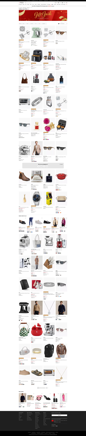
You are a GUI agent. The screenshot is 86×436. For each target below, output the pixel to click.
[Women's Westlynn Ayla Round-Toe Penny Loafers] (47, 221)
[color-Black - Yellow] (60, 296)
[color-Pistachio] (31, 45)
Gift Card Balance (28, 417)
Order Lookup (20, 416)
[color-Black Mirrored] (58, 275)
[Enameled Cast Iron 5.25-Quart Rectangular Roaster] (61, 199)
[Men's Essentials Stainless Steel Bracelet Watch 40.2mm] (37, 199)
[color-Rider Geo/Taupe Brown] (33, 253)
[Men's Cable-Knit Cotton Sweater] (37, 308)
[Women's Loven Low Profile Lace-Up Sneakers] (39, 221)
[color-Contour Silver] (22, 320)
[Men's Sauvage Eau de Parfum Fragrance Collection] (61, 78)
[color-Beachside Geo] (64, 406)
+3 (24, 137)
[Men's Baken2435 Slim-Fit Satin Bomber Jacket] (55, 221)
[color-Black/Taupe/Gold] (32, 253)
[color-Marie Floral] (60, 406)
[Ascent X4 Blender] (37, 78)
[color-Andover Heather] (58, 319)
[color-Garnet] (47, 139)
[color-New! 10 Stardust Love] (35, 408)
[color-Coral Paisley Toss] (62, 406)
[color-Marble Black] (56, 275)
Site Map (44, 422)
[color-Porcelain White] (33, 45)
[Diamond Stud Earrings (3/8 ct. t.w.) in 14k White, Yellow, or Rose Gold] (49, 33)
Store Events (36, 423)
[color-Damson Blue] (59, 253)
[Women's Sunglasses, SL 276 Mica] (49, 148)
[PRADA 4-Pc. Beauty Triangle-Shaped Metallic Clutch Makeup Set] (61, 56)
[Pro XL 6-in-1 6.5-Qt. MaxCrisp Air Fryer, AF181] (37, 56)
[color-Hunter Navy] (33, 319)
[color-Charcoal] (32, 161)
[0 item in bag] (66, 2)
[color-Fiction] (34, 189)
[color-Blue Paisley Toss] (61, 406)
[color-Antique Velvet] (55, 408)
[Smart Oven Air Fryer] (49, 373)
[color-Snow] (31, 189)
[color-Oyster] (56, 212)
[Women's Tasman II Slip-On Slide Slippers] (24, 373)
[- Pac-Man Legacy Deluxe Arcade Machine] (49, 199)
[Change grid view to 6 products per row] (59, 23)
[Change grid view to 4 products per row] (58, 23)
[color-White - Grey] (58, 296)
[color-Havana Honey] (56, 43)
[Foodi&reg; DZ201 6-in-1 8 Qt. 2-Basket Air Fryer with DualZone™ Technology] (61, 125)
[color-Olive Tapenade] (47, 253)
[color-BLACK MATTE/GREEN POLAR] (22, 137)
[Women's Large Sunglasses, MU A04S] (61, 33)
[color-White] (59, 212)
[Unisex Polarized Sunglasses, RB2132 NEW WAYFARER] (24, 125)
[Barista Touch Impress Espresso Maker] (49, 241)
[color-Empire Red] (21, 320)
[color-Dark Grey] (58, 341)
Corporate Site (44, 416)
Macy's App (36, 416)
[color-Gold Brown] (56, 341)
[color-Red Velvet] (56, 253)
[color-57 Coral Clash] (36, 408)
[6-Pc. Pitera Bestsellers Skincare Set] (37, 284)
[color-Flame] (60, 212)
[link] (24, 44)
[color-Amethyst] (48, 139)
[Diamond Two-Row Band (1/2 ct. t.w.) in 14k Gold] (37, 351)
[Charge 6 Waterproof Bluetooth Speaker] (24, 351)
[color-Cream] (34, 319)
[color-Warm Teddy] (56, 408)
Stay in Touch (36, 422)
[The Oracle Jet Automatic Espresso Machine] (49, 329)
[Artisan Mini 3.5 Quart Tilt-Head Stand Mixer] (24, 308)
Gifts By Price (28, 7)
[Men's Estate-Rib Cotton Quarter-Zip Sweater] (61, 308)
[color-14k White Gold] (56, 116)
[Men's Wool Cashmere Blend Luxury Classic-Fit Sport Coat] (37, 148)
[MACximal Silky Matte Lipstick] (55, 397)
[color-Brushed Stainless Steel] (57, 253)
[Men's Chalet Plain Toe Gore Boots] (24, 176)
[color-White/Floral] (31, 253)
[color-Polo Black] (20, 406)
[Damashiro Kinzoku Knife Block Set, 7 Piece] (49, 102)
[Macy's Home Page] (21, 2)
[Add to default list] (25, 218)
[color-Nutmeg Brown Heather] (60, 319)
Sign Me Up (59, 415)
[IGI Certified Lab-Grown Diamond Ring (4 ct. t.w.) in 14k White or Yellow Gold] (24, 56)
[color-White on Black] (32, 45)
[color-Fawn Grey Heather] (32, 319)
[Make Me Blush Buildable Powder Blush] (39, 397)
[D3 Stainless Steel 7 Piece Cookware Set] (24, 148)
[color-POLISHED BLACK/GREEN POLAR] (21, 137)
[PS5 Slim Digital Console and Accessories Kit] (24, 263)
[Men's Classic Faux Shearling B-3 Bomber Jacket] (61, 351)
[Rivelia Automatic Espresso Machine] (24, 241)
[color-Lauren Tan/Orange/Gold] (34, 253)
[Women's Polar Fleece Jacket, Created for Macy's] (63, 221)
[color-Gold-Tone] (32, 116)
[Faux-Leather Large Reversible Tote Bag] (37, 241)
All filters (62, 164)
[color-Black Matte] (19, 320)
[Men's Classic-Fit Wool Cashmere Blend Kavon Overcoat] (37, 263)
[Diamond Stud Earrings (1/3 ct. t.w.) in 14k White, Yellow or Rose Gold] (24, 33)
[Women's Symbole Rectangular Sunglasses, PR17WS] (61, 263)
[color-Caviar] (53, 408)
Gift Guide (21, 7)
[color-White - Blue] (59, 296)
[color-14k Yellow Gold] (57, 116)
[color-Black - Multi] (57, 296)
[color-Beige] (31, 384)
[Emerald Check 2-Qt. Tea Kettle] (24, 329)
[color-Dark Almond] (47, 406)
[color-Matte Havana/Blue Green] (20, 137)
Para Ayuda (20, 417)
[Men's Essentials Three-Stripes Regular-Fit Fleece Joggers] (30, 221)
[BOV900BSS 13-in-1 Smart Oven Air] (24, 102)
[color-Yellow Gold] (19, 69)
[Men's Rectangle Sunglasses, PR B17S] (61, 148)
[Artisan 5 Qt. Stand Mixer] (37, 33)
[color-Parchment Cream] (57, 319)
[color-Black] (57, 43)
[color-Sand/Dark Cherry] (20, 384)
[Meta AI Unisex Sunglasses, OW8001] (61, 284)
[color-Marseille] (57, 212)
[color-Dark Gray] (22, 384)
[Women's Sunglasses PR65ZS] (61, 329)
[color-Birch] (32, 189)
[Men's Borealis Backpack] (49, 351)
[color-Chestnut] (21, 384)
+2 (61, 296)
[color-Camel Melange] (31, 319)
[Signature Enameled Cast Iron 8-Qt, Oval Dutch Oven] (61, 176)
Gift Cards (28, 416)
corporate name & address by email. (53, 434)
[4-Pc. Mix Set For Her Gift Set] (30, 397)
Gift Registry (36, 428)
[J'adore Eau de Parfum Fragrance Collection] (24, 199)
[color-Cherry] (58, 212)
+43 (57, 408)
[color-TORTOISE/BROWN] (60, 275)
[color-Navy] (34, 161)
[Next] (29, 32)
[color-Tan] (31, 161)
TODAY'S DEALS (29, 0)
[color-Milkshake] (34, 45)
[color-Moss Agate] (59, 319)
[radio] (19, 47)
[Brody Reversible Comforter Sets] (37, 176)
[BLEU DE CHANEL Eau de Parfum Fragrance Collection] (49, 176)
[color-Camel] (31, 275)
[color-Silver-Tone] (31, 116)
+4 (61, 212)
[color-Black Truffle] (58, 253)
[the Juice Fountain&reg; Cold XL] (61, 241)
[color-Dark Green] (57, 341)
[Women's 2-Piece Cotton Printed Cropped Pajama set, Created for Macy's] (63, 397)
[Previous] (19, 32)
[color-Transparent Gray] (19, 137)
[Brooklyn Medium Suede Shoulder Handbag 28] (24, 78)
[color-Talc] (59, 275)
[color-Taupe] (54, 408)
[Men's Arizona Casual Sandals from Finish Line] (37, 373)
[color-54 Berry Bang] (37, 408)
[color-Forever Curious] (52, 408)
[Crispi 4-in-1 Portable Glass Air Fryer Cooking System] (49, 78)
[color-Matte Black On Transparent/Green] (23, 137)
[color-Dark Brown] (33, 384)
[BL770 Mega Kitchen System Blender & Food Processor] (49, 56)
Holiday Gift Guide (24, 7)
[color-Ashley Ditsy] (63, 406)
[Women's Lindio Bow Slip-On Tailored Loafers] (22, 221)
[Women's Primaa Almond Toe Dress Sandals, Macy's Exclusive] (47, 397)
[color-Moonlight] (19, 384)
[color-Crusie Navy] (56, 319)
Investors (44, 417)
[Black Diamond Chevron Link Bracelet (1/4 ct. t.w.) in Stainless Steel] (37, 102)
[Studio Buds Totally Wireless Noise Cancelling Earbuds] (37, 329)
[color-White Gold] (20, 69)
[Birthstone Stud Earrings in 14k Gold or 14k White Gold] (49, 125)
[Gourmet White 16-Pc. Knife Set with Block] (49, 263)
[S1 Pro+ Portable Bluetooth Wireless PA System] (24, 284)
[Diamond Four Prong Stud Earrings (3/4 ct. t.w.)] (61, 102)
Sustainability (44, 423)
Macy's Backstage (37, 417)
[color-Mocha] (32, 384)
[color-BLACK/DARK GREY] (57, 275)
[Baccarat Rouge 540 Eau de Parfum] (37, 125)
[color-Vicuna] (33, 161)
